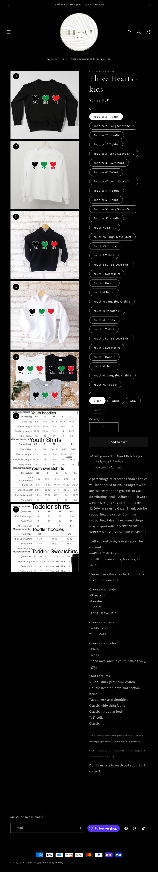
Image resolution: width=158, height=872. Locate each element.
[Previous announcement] (8, 4)
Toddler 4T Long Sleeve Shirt (114, 181)
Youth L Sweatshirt (107, 348)
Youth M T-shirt (104, 292)
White (116, 401)
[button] (8, 32)
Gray (133, 401)
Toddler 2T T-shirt (106, 116)
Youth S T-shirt (104, 255)
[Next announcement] (150, 4)
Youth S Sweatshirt (107, 274)
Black (97, 401)
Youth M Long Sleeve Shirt (112, 301)
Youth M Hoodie (105, 320)
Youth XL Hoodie (105, 385)
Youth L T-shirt (104, 329)
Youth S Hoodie (104, 283)
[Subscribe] (79, 828)
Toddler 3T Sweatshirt (109, 163)
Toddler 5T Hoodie (107, 218)
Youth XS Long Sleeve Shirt (112, 237)
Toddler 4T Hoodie (107, 190)
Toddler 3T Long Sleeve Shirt (114, 153)
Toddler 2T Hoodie (107, 135)
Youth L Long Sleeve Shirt (112, 338)
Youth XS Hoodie (105, 246)
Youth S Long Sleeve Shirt (112, 264)
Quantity (94, 419)
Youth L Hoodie (104, 357)
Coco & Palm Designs (30, 862)
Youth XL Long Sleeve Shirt (112, 375)
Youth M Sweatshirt (107, 311)
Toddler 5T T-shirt (106, 200)
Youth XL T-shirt (105, 366)
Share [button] (97, 784)
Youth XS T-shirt (105, 227)
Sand (99, 411)
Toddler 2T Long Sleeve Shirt (114, 126)
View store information (109, 467)
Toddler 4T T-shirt (106, 172)
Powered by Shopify (52, 862)
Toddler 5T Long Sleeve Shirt (114, 209)
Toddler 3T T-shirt (106, 144)
